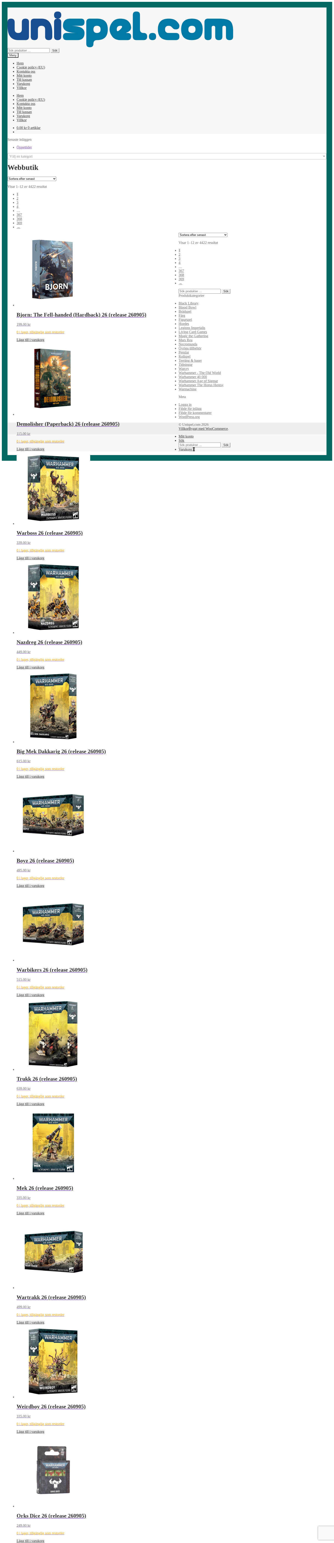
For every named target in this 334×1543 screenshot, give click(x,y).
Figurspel (185, 320)
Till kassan (24, 80)
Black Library (189, 303)
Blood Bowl (187, 307)
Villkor (22, 88)
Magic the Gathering (193, 336)
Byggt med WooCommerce (208, 429)
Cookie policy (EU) (31, 67)
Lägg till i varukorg (30, 340)
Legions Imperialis (192, 328)
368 (19, 219)
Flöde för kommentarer (195, 413)
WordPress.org (189, 417)
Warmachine (188, 389)
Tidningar (185, 365)
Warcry (184, 369)
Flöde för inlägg (190, 409)
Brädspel (185, 311)
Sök (54, 50)
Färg (182, 315)
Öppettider (24, 147)
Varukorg (23, 84)
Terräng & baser (190, 360)
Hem (20, 63)
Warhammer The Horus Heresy (201, 385)
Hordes (184, 324)
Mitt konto (24, 75)
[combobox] (167, 156)
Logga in (185, 404)
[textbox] (167, 156)
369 (19, 223)
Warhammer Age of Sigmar (198, 381)
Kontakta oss (26, 71)
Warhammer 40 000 (193, 377)
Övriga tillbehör (190, 348)
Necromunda (188, 344)
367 (19, 215)
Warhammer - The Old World (200, 373)
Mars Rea (185, 340)
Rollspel (184, 356)
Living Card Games (193, 332)
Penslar (184, 352)
